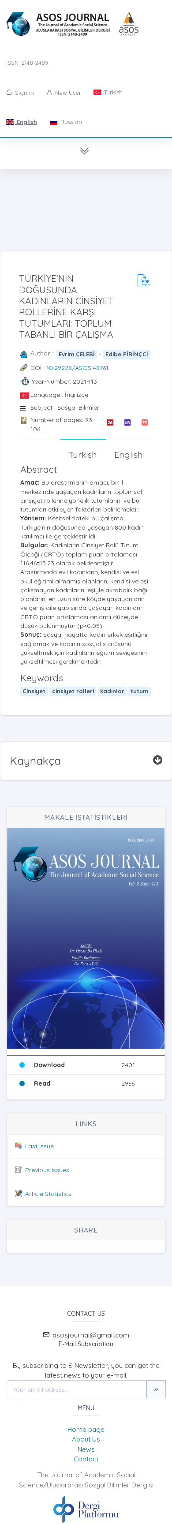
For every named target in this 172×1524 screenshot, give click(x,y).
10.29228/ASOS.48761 (77, 368)
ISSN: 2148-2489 (27, 62)
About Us (86, 1439)
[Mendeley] (110, 424)
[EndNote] (127, 424)
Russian (70, 121)
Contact (86, 1459)
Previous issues (47, 1170)
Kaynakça (35, 760)
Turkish (112, 92)
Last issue (39, 1146)
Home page (86, 1429)
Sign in (23, 92)
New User (67, 92)
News (86, 1449)
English (26, 121)
